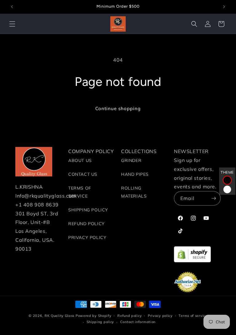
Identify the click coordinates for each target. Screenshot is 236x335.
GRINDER (131, 160)
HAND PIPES (135, 174)
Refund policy (129, 316)
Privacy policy (160, 316)
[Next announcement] (224, 6)
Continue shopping (118, 108)
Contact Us (82, 174)
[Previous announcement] (12, 6)
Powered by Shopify (94, 316)
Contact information (137, 322)
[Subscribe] (213, 198)
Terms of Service (79, 191)
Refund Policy (86, 223)
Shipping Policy (88, 210)
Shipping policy (100, 322)
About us (80, 160)
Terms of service (193, 316)
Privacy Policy (87, 237)
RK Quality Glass (59, 316)
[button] (12, 24)
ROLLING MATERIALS (134, 191)
